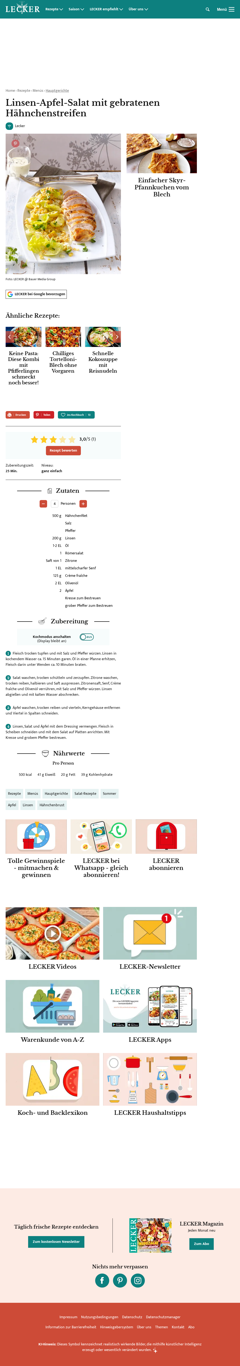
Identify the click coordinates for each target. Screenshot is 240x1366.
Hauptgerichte (57, 91)
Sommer (109, 794)
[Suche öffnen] (207, 9)
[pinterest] (120, 1281)
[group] (63, 366)
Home (10, 91)
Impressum (68, 1317)
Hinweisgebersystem (116, 1327)
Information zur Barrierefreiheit (70, 1327)
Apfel (12, 805)
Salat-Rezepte (85, 794)
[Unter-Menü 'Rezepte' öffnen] (61, 9)
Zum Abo (201, 1244)
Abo (191, 1327)
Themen (161, 1327)
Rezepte (51, 9)
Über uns (136, 9)
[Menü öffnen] (231, 9)
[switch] (87, 637)
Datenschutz (132, 1317)
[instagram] (138, 1281)
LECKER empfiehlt (104, 9)
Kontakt (178, 1327)
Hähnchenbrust (52, 805)
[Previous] (10, 337)
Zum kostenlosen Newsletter (56, 1242)
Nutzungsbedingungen (99, 1317)
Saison (74, 9)
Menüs (38, 91)
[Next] (117, 337)
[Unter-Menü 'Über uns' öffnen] (146, 9)
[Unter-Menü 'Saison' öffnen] (82, 9)
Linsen (28, 805)
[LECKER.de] (23, 9)
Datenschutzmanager (163, 1317)
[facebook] (102, 1281)
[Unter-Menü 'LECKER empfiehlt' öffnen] (121, 9)
